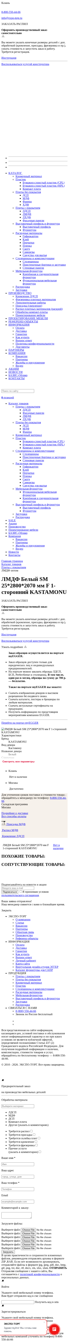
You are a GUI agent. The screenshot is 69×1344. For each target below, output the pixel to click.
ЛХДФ (27, 217)
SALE (12, 520)
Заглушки (21, 289)
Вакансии (21, 356)
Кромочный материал (29, 176)
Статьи (20, 922)
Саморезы (29, 252)
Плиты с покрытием (28, 207)
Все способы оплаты (13, 816)
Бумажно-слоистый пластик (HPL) (44, 185)
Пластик (21, 179)
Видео (19, 365)
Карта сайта (23, 963)
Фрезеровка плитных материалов (36, 299)
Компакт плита (32, 188)
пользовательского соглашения (20, 895)
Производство (17, 526)
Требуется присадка (20, 1134)
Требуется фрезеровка (21, 1145)
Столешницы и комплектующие (35, 258)
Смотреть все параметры (18, 761)
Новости (13, 551)
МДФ (26, 198)
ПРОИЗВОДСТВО (19, 293)
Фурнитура (29, 229)
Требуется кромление (21, 1141)
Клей (26, 239)
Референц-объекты (27, 938)
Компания (14, 536)
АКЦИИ (13, 368)
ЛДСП (27, 210)
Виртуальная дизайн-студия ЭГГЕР (37, 966)
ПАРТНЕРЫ (16, 349)
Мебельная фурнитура (29, 271)
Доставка (21, 331)
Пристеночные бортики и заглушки (44, 264)
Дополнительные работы (31, 302)
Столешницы (31, 261)
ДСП (26, 195)
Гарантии (21, 334)
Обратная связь (25, 932)
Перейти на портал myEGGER (19, 722)
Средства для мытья (35, 255)
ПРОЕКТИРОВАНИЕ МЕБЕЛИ (28, 318)
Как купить (22, 337)
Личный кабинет (26, 960)
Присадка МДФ (16, 824)
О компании (23, 919)
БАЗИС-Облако (17, 375)
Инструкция (8, 57)
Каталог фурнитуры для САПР (34, 970)
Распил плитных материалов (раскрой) (39, 308)
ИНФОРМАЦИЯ (19, 324)
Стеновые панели (33, 267)
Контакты (14, 555)
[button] (34, 396)
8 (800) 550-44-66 (26, 1011)
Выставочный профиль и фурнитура (38, 223)
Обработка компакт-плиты (32, 312)
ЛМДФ (27, 214)
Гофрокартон (30, 236)
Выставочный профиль (37, 226)
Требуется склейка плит (22, 1138)
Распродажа (23, 286)
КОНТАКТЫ (16, 378)
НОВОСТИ (15, 372)
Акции (12, 523)
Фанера (27, 201)
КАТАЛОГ (15, 173)
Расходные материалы (29, 233)
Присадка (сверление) (29, 305)
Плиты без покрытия (28, 192)
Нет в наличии (58, 847)
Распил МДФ (9, 830)
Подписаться (10, 892)
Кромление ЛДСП (27, 296)
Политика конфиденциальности (35, 343)
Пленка (27, 245)
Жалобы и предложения (30, 362)
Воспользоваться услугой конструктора (25, 64)
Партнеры (22, 359)
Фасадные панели (33, 220)
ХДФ (26, 204)
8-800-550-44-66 (11, 12)
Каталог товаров (18, 403)
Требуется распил (19, 1131)
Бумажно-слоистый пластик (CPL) (43, 182)
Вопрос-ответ (24, 340)
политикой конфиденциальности (40, 1274)
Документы (23, 346)
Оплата (20, 327)
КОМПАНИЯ (16, 353)
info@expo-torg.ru (11, 17)
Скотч (26, 248)
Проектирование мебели (30, 315)
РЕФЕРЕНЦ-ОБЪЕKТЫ (23, 321)
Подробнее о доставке (14, 813)
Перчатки (28, 242)
